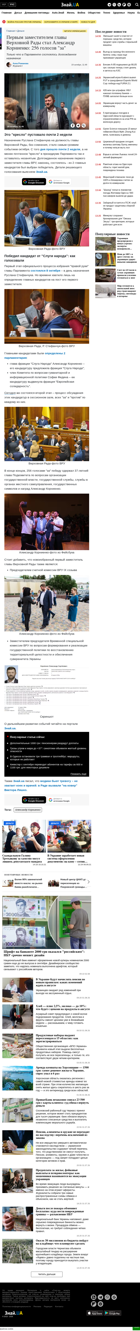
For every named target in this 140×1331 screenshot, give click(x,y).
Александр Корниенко (27, 809)
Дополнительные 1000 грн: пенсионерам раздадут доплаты (44, 743)
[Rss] (119, 4)
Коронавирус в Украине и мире (61, 22)
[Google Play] (112, 1313)
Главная (7, 12)
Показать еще (78, 774)
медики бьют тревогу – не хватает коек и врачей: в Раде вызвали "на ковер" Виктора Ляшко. (41, 785)
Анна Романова (20, 63)
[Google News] (114, 1297)
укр (4, 4)
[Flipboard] (124, 4)
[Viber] (114, 4)
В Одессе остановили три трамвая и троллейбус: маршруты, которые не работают (45, 758)
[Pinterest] (129, 4)
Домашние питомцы (37, 12)
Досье (18, 12)
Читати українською (75, 31)
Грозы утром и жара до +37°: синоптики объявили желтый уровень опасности (48, 750)
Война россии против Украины (24, 22)
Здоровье (119, 12)
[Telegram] (109, 4)
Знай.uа (41, 171)
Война (81, 12)
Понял (136, 1327)
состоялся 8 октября (45, 270)
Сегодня (10, 392)
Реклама (37, 1306)
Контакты (59, 1306)
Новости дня (88, 22)
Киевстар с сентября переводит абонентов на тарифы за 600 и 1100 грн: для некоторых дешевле (46, 766)
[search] (137, 4)
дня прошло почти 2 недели (60, 149)
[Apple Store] (95, 1313)
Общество (94, 12)
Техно (106, 12)
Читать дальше (47, 1274)
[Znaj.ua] (70, 4)
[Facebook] (73, 126)
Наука (131, 12)
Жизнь (71, 12)
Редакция (48, 1306)
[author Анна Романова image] (9, 64)
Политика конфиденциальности (16, 1306)
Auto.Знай (58, 12)
